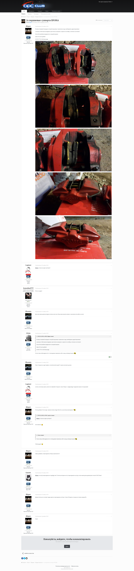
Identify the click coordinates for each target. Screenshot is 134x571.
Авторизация (99, 20)
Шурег (36, 267)
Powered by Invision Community (67, 568)
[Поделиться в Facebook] (22, 558)
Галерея (40, 11)
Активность (31, 11)
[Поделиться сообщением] (111, 26)
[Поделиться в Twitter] (24, 558)
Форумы (23, 13)
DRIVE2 (28, 283)
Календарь (36, 13)
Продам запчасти (44, 22)
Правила (29, 13)
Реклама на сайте (56, 11)
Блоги (47, 11)
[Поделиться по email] (27, 558)
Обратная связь (74, 566)
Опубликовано (41, 26)
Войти (67, 546)
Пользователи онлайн (45, 13)
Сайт (24, 11)
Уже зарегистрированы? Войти (105, 1)
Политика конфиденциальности (63, 566)
